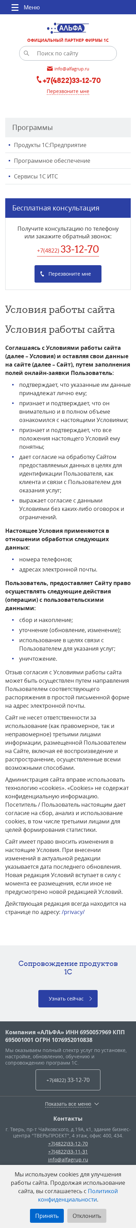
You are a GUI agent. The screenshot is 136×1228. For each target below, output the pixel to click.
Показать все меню (68, 1104)
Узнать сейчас (66, 998)
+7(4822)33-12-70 (68, 1143)
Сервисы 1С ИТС (36, 176)
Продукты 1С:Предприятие (50, 145)
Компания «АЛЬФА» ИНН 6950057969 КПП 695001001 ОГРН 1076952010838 (65, 1036)
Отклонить (87, 1216)
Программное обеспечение (52, 160)
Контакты (68, 1118)
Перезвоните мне (68, 91)
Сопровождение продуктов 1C (68, 967)
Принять (47, 1216)
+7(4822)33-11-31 (68, 1151)
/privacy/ (73, 912)
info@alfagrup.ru (68, 1159)
